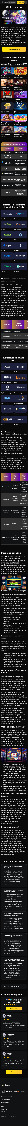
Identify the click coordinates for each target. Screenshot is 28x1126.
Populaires (4, 64)
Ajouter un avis (14, 1008)
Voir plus (14, 1072)
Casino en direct (12, 64)
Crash (18, 64)
